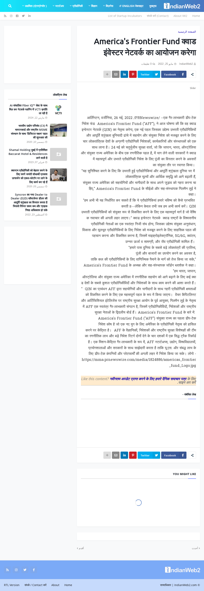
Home (196, 16)
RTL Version (12, 585)
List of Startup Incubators (125, 16)
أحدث (195, 548)
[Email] (116, 74)
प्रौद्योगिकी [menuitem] (78, 6)
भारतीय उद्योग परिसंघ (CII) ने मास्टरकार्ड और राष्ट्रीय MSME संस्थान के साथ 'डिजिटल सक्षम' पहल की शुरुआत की (29, 131)
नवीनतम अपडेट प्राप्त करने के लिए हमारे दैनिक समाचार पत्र (148, 378)
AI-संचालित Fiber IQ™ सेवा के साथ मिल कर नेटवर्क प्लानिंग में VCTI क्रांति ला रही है (28, 109)
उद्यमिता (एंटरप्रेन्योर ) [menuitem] (36, 6)
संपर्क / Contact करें (35, 585)
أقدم (81, 548)
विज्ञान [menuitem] (94, 6)
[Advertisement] (138, 100)
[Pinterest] (133, 74)
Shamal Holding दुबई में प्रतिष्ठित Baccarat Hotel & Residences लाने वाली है (28, 153)
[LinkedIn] (124, 74)
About (55, 585)
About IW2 (180, 16)
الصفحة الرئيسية (187, 31)
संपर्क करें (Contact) (158, 16)
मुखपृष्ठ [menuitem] (152, 6)
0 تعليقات (146, 63)
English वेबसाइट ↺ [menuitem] (131, 6)
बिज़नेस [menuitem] (109, 6)
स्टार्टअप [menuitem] (59, 6)
